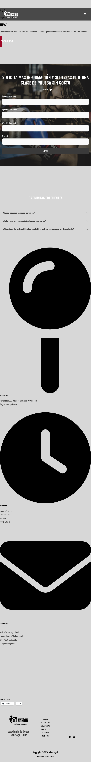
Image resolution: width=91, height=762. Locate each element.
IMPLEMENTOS (45, 729)
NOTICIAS (45, 735)
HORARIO (45, 732)
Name (9, 96)
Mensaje (5, 136)
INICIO (45, 719)
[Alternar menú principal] (85, 14)
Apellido (10, 109)
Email (9, 122)
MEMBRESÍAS (45, 726)
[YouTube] (74, 737)
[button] (45, 41)
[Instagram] (70, 737)
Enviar (45, 150)
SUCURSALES (45, 722)
